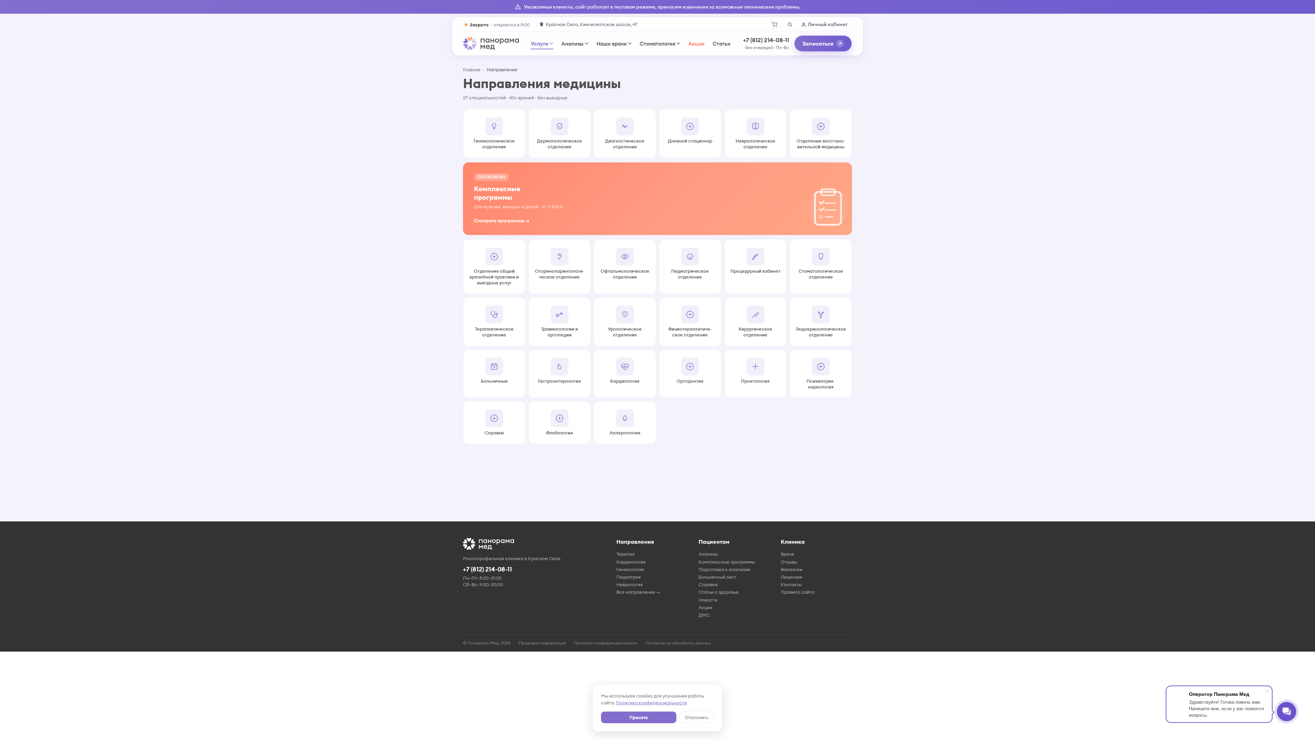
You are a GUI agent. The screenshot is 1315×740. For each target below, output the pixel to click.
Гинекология (630, 569)
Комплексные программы (727, 562)
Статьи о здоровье (719, 592)
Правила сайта (797, 592)
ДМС (704, 615)
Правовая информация (542, 642)
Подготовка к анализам (724, 569)
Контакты (791, 584)
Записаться (818, 43)
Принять (638, 717)
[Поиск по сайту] (789, 24)
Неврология (629, 584)
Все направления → (638, 592)
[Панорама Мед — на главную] (491, 43)
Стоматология (657, 43)
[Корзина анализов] (774, 24)
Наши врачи (612, 43)
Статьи (721, 43)
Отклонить (696, 717)
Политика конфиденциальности (651, 702)
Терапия (625, 554)
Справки (708, 584)
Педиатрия (628, 577)
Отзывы (789, 562)
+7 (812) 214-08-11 (766, 40)
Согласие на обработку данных (678, 642)
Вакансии (791, 569)
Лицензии (791, 577)
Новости (708, 600)
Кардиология (631, 562)
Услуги (539, 43)
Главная (471, 69)
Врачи (787, 554)
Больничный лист (718, 577)
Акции (696, 43)
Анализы (572, 43)
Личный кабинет (828, 24)
